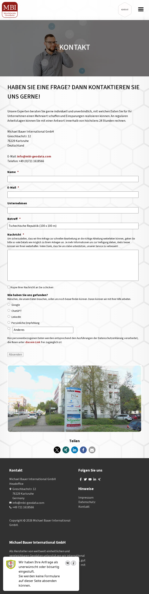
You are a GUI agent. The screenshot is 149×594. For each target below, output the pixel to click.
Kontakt (84, 507)
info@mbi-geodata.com (34, 156)
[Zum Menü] (141, 9)
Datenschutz (86, 502)
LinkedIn (16, 317)
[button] (57, 449)
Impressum (86, 497)
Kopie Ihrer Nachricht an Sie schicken (32, 287)
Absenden (15, 354)
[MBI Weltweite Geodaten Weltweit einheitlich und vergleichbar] (10, 10)
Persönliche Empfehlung (25, 323)
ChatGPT (16, 311)
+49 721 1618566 (23, 507)
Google (15, 305)
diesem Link (32, 342)
